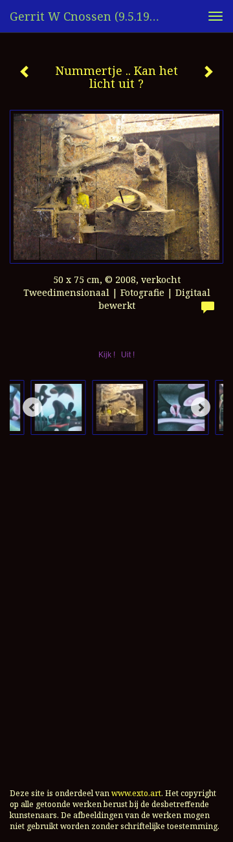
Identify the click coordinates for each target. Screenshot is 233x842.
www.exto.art (136, 793)
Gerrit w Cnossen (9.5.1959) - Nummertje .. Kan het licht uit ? (89, 16)
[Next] (200, 407)
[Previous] (32, 407)
